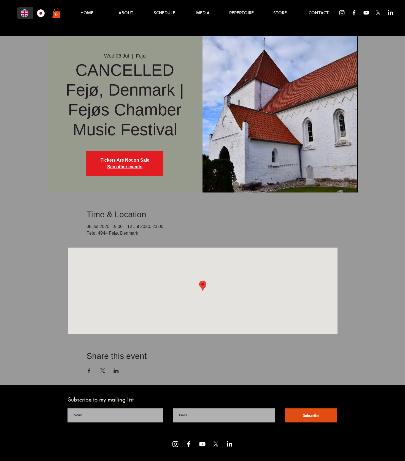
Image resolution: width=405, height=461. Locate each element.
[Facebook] (354, 12)
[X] (378, 12)
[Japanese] (41, 13)
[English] (25, 13)
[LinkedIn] (390, 12)
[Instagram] (341, 12)
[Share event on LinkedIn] (116, 370)
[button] (56, 13)
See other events (124, 166)
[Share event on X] (102, 370)
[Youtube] (366, 12)
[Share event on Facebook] (89, 370)
